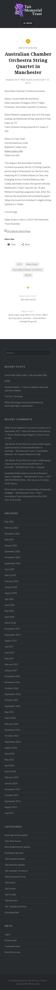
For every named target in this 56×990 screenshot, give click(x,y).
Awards (41, 467)
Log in (7, 934)
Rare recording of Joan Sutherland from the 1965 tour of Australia (26, 496)
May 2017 (9, 658)
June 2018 (9, 605)
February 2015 (11, 724)
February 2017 (11, 664)
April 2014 (9, 765)
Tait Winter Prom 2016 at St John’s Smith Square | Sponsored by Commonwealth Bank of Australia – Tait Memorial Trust (28, 447)
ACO (19, 264)
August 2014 (11, 747)
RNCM (28, 275)
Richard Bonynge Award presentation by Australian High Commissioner (24, 404)
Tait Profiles (10, 894)
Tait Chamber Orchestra (16, 871)
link (15, 211)
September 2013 (12, 801)
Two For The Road (13, 396)
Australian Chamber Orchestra (27, 269)
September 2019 (12, 563)
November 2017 (12, 628)
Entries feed (10, 940)
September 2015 (12, 706)
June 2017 (9, 652)
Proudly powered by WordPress (23, 980)
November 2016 (12, 682)
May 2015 (9, 712)
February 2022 (11, 527)
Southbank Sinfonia (14, 853)
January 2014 (11, 783)
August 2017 (11, 640)
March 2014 (10, 771)
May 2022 (9, 521)
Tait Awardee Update (15, 865)
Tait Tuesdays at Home (15, 906)
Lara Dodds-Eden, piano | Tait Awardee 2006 (26, 375)
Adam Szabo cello (13, 151)
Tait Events (10, 882)
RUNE (7, 381)
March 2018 (10, 623)
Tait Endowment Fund (15, 876)
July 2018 (9, 599)
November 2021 (12, 533)
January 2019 (11, 587)
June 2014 (9, 753)
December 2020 (12, 551)
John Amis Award (13, 841)
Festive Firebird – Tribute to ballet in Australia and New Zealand (26, 389)
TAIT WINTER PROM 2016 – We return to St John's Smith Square (28, 480)
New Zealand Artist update (17, 847)
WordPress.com (31, 983)
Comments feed (12, 946)
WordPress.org (12, 952)
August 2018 (11, 593)
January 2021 (11, 545)
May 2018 (9, 611)
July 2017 (9, 646)
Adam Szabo (32, 264)
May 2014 (9, 759)
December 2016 (12, 676)
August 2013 (11, 807)
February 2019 (11, 581)
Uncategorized (28, 48)
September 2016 (12, 694)
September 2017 (12, 635)
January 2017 (11, 670)
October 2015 (11, 700)
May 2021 (9, 539)
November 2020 (12, 557)
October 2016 (11, 688)
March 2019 (10, 575)
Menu (29, 23)
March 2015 (10, 718)
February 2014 (11, 777)
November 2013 (12, 789)
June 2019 (9, 569)
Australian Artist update (16, 835)
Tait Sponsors (11, 900)
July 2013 (9, 813)
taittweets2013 (24, 80)
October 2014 (11, 736)
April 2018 (9, 617)
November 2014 (12, 730)
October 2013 (11, 795)
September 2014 (12, 742)
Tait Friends (10, 888)
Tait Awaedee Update (15, 859)
